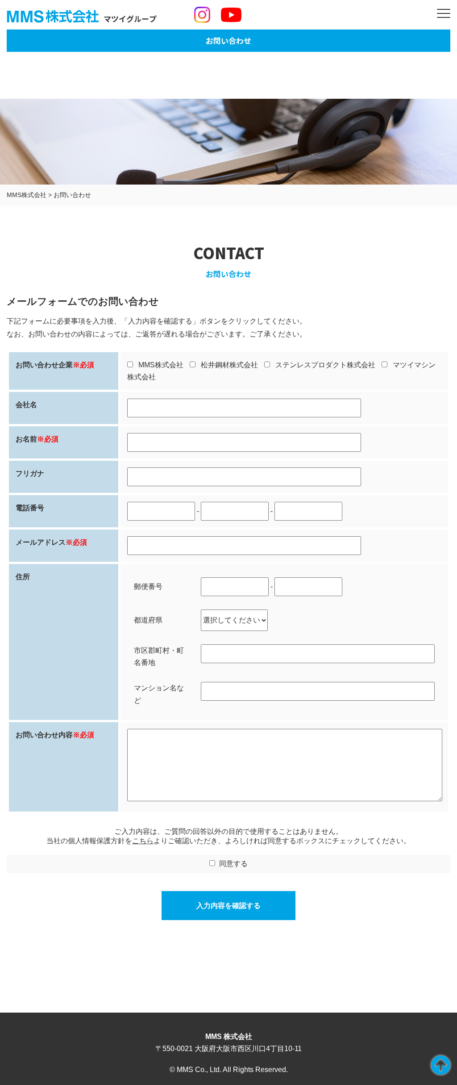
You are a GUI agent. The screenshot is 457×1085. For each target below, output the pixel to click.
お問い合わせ (228, 40)
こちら (143, 841)
